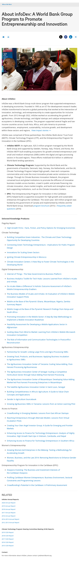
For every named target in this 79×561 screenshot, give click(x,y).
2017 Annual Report (8, 513)
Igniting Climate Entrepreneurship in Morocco (26, 257)
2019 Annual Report (8, 506)
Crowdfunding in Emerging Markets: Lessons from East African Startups (38, 413)
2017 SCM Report (8, 539)
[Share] (65, 37)
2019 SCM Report (8, 532)
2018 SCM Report (8, 536)
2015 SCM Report (8, 546)
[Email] (3, 37)
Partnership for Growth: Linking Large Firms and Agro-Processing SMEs (37, 352)
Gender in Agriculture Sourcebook (21, 399)
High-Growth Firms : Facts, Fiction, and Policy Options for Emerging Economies (41, 228)
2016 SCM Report (8, 542)
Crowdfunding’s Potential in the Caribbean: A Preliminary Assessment (37, 485)
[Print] (8, 37)
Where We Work (7, 4)
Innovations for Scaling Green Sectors (23, 252)
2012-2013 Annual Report (10, 522)
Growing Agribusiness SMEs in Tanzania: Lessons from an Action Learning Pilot (41, 404)
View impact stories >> (41, 130)
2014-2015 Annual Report (10, 519)
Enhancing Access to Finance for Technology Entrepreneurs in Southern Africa (40, 440)
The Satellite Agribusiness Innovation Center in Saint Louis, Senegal (36, 387)
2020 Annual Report (8, 503)
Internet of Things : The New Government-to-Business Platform (34, 274)
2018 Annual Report (8, 509)
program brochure (41, 205)
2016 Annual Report (8, 516)
